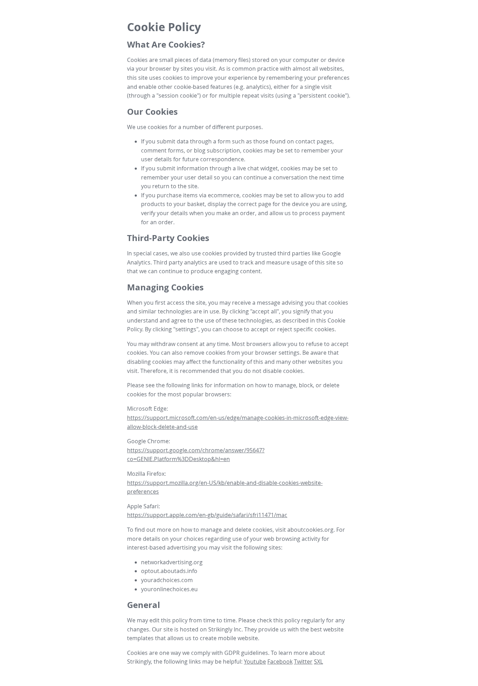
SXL (318, 661)
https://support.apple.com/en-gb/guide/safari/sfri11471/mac (207, 515)
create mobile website (229, 638)
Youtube (255, 661)
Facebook (280, 661)
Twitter (303, 661)
